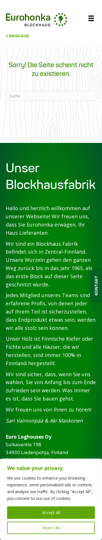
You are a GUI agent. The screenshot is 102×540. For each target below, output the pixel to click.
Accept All (51, 512)
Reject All (51, 527)
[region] (51, 499)
